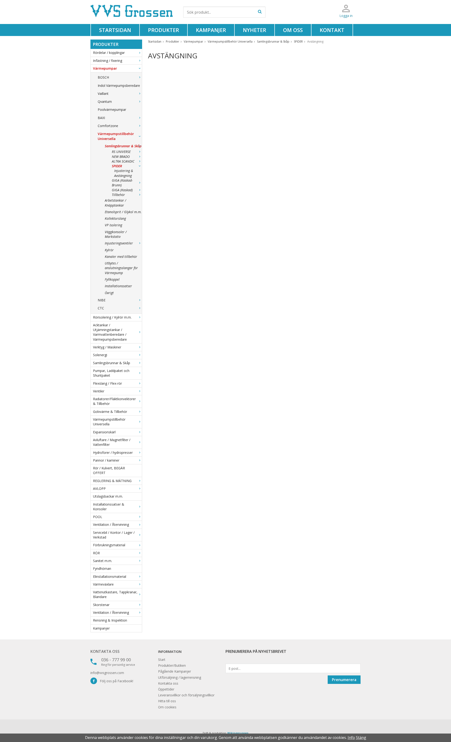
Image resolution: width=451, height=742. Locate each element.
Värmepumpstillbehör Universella (116, 136)
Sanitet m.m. (102, 560)
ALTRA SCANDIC (123, 161)
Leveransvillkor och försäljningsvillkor (186, 695)
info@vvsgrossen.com (107, 672)
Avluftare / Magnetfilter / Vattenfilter (111, 442)
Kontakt (332, 29)
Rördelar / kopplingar (109, 52)
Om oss (293, 29)
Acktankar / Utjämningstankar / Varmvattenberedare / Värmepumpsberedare (110, 332)
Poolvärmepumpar (112, 109)
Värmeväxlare (103, 584)
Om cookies (167, 707)
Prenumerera (344, 679)
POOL (97, 517)
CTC (101, 308)
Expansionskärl (104, 432)
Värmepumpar (105, 68)
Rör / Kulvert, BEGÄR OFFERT (109, 470)
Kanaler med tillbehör (121, 256)
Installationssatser (118, 286)
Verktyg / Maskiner (107, 347)
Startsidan (115, 29)
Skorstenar (101, 604)
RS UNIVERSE (121, 151)
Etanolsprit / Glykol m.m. (123, 212)
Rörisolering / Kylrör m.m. (112, 317)
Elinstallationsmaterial (109, 576)
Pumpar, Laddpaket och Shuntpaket (111, 373)
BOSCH (103, 77)
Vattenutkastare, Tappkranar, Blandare (115, 594)
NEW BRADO (121, 156)
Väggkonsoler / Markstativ (116, 234)
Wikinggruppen (238, 733)
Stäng (361, 737)
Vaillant (103, 93)
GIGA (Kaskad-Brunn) (122, 182)
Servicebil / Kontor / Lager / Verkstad (114, 534)
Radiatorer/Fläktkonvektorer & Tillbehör (114, 401)
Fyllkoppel (112, 279)
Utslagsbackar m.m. (108, 496)
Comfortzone (108, 126)
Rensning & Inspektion (110, 620)
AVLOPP (99, 488)
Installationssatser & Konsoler (108, 506)
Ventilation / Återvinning (111, 524)
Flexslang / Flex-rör (107, 383)
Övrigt (109, 293)
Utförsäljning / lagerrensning (179, 677)
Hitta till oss (167, 701)
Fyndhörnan (102, 568)
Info (351, 737)
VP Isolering (113, 225)
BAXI (101, 118)
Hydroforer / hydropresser (113, 452)
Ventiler (98, 391)
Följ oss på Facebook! (115, 681)
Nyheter (254, 29)
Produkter (163, 29)
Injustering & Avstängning (123, 173)
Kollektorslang (115, 218)
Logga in (346, 15)
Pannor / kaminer (106, 460)
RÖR (96, 553)
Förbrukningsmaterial (109, 545)
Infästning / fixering (107, 60)
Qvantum (105, 101)
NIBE (101, 300)
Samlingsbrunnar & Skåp (123, 146)
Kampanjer (211, 29)
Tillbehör (118, 194)
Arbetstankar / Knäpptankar (115, 202)
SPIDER (117, 166)
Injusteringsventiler (119, 243)
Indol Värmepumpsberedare (119, 85)
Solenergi (100, 355)
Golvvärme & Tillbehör (110, 411)
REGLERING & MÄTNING (112, 481)
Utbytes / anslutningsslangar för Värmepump (121, 268)
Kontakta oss (105, 651)
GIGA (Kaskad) (122, 190)
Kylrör (109, 250)
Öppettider (166, 689)
